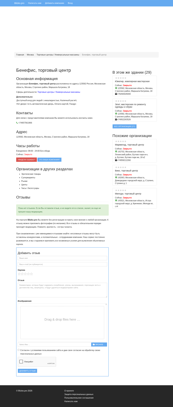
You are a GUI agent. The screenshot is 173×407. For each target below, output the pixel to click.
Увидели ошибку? (26, 160)
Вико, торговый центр (126, 170)
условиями (36, 350)
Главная (20, 55)
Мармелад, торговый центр (129, 144)
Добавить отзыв (27, 371)
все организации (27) (124, 126)
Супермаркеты (28, 177)
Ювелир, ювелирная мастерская (132, 81)
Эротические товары (31, 174)
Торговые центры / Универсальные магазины (58, 55)
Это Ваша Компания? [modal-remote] (49, 160)
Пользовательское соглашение (79, 398)
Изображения (24, 301)
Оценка (21, 270)
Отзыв (21, 280)
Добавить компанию (54, 3)
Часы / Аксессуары (30, 188)
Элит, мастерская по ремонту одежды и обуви (130, 105)
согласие (77, 350)
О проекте (69, 391)
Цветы (24, 185)
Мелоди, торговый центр (128, 193)
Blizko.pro (19, 3)
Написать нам (34, 3)
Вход (70, 3)
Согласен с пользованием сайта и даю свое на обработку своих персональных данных (60, 352)
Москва (30, 55)
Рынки (24, 181)
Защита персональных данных (78, 394)
